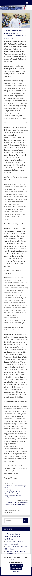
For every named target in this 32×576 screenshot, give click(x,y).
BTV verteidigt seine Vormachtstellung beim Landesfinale (12, 536)
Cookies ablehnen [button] (16, 568)
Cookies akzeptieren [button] (16, 565)
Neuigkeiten (8, 512)
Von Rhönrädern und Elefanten (16, 551)
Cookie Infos (16, 571)
